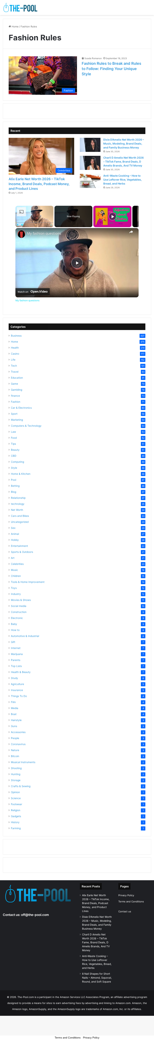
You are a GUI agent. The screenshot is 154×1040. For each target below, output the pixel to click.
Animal (15, 533)
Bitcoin (15, 756)
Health (15, 347)
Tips (13, 443)
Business (16, 335)
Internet (15, 648)
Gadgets (16, 816)
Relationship (18, 497)
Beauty (15, 449)
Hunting (15, 774)
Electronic (17, 617)
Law (13, 431)
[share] (131, 231)
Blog (13, 491)
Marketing (17, 419)
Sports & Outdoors (22, 551)
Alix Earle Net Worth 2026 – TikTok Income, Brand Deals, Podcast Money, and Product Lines (39, 183)
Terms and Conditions (131, 901)
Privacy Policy (126, 895)
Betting (15, 485)
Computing (17, 461)
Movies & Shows (21, 599)
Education (17, 377)
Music (14, 569)
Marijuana (17, 654)
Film (13, 702)
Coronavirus (18, 744)
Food (14, 437)
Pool (13, 479)
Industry (16, 593)
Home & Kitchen (20, 473)
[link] (21, 234)
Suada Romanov (93, 58)
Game (14, 383)
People (15, 738)
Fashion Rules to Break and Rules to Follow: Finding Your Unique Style (111, 68)
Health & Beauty (21, 672)
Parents (15, 660)
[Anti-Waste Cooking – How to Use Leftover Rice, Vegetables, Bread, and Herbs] (90, 181)
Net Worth (17, 509)
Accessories (18, 732)
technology (17, 503)
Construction (18, 611)
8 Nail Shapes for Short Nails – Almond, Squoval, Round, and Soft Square (97, 977)
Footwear (16, 804)
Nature (15, 750)
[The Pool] (20, 7)
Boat (14, 714)
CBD (13, 455)
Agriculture (17, 684)
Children (16, 575)
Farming (16, 828)
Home (15, 26)
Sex (13, 527)
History (15, 822)
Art (12, 557)
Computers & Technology (26, 425)
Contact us (124, 911)
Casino (15, 353)
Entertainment (19, 545)
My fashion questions (44, 233)
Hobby (15, 539)
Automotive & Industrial (25, 636)
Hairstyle (16, 720)
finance (15, 395)
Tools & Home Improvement (28, 581)
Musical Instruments (23, 762)
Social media (18, 605)
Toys (14, 587)
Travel (14, 371)
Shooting (16, 768)
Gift (13, 642)
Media (14, 708)
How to (15, 630)
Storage (15, 780)
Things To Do (19, 696)
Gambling (16, 389)
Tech (14, 365)
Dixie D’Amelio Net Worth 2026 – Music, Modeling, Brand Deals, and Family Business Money (123, 143)
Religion (15, 810)
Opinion (15, 792)
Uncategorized (20, 521)
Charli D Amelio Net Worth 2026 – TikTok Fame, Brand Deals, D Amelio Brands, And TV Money (123, 161)
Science (16, 798)
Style (14, 467)
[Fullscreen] (51, 225)
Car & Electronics (21, 407)
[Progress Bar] (34, 222)
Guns (14, 726)
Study (14, 678)
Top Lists (16, 666)
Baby (14, 624)
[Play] (17, 225)
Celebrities (17, 563)
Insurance (17, 690)
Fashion (15, 401)
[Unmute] (22, 225)
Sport (14, 413)
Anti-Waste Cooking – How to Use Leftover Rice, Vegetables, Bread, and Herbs (122, 179)
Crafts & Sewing (20, 786)
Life (13, 359)
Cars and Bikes (20, 515)
